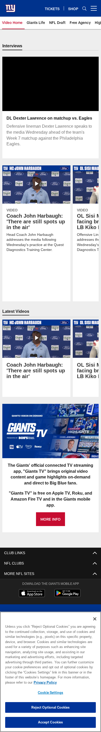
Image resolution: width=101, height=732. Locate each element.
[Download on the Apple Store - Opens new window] (32, 594)
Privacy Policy (44, 682)
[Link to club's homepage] (10, 6)
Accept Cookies (50, 722)
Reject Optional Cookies (50, 707)
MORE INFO (50, 519)
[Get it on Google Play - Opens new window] (67, 596)
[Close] (94, 619)
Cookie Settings (50, 692)
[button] (34, 84)
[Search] (84, 8)
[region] (50, 672)
